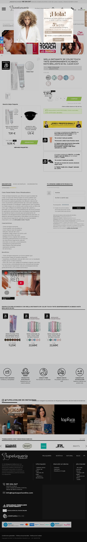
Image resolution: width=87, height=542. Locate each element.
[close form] (73, 9)
